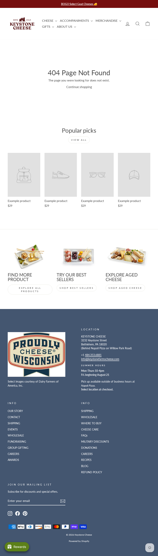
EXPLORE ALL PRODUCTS (30, 289)
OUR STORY (15, 411)
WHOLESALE (16, 435)
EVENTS (13, 429)
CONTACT (14, 417)
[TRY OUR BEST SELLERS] (79, 256)
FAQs (84, 435)
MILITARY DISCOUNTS (95, 441)
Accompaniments (75, 20)
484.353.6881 (93, 355)
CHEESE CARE (90, 429)
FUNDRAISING (17, 441)
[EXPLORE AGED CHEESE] (128, 256)
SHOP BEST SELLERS (77, 287)
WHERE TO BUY (91, 423)
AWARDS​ (13, 459)
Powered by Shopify (79, 541)
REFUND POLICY (91, 472)
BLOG (84, 466)
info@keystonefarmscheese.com (100, 359)
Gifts (46, 26)
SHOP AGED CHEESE (125, 287)
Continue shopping (79, 87)
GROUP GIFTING (18, 447)
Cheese (48, 20)
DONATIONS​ (89, 447)
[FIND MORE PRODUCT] (30, 256)
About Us (65, 26)
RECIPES (86, 459)
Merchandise (107, 20)
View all (79, 139)
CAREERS (13, 454)
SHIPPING (14, 423)
